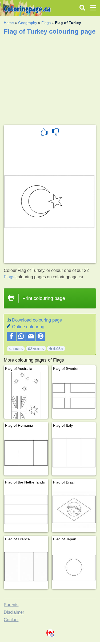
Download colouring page (37, 320)
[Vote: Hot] (44, 133)
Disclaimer (14, 612)
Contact (11, 619)
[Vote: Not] (55, 133)
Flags (46, 23)
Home (9, 23)
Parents (11, 605)
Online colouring (28, 326)
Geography (27, 23)
